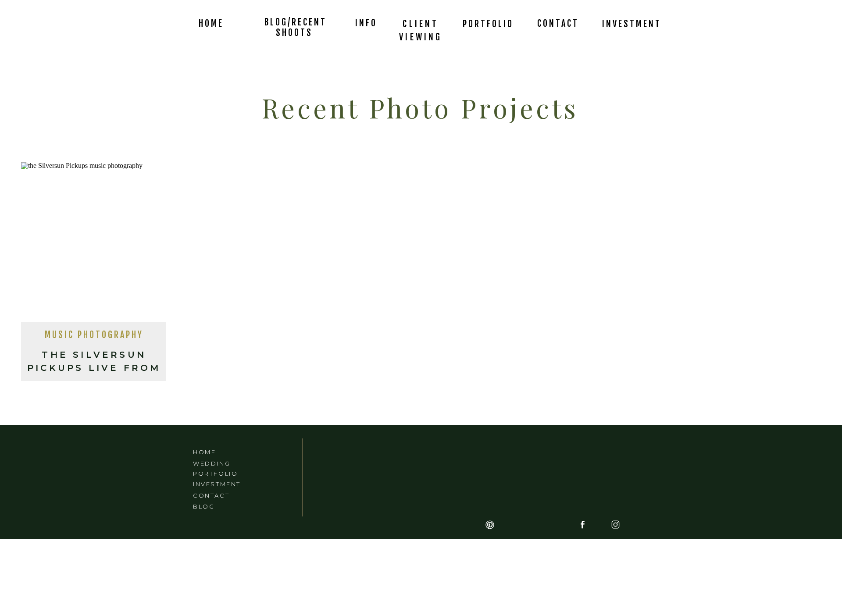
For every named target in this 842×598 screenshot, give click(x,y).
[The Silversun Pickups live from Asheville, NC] (93, 244)
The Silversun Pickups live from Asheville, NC (94, 367)
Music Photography (94, 334)
